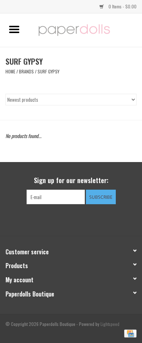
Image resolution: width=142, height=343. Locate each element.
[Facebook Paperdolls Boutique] (58, 219)
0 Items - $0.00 (122, 6)
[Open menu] (14, 29)
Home (10, 71)
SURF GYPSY (48, 71)
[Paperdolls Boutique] (85, 29)
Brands (26, 71)
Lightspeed (109, 324)
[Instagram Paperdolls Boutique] (84, 219)
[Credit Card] (129, 333)
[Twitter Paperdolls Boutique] (71, 219)
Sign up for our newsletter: (71, 180)
